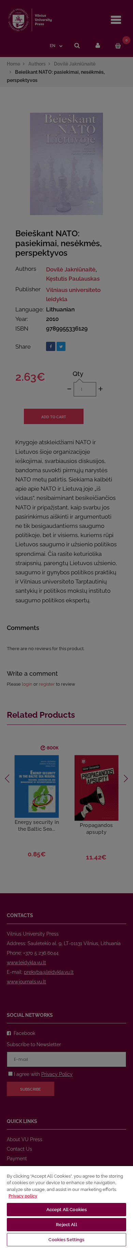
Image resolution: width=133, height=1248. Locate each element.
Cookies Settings (66, 1239)
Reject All (66, 1224)
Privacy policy (23, 1195)
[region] (66, 1206)
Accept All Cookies (66, 1209)
